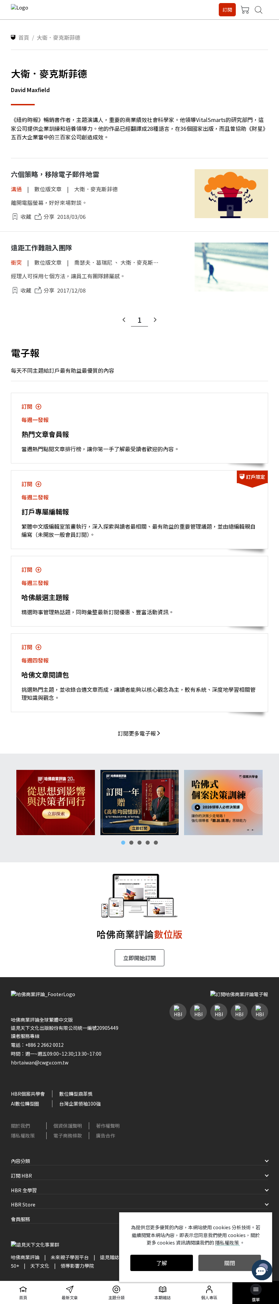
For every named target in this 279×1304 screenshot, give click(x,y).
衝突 (16, 262)
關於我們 (20, 1125)
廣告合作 (105, 1135)
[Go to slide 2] (131, 843)
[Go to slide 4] (148, 843)
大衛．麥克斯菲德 (96, 189)
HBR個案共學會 (28, 1093)
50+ (15, 1265)
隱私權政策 (23, 1135)
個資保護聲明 (67, 1125)
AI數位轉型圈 (25, 1103)
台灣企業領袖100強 (80, 1103)
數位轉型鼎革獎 (76, 1093)
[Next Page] (155, 319)
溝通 (16, 189)
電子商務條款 (67, 1135)
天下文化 (39, 1265)
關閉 (229, 1263)
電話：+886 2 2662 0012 (37, 1044)
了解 (161, 1263)
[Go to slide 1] (123, 843)
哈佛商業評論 (25, 1257)
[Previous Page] (124, 319)
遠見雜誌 (109, 1257)
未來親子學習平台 (70, 1257)
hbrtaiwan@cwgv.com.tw (39, 1062)
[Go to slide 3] (139, 843)
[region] (139, 802)
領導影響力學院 (77, 1265)
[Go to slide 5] (156, 843)
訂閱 (227, 9)
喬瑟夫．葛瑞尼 (93, 262)
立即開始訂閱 (139, 958)
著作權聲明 (108, 1125)
